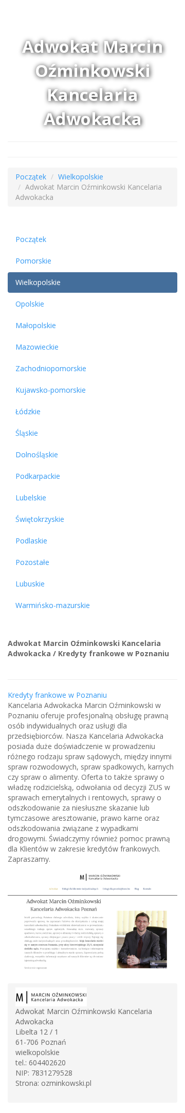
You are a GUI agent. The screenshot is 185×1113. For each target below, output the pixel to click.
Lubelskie (30, 497)
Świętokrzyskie (39, 519)
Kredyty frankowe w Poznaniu (57, 695)
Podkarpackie (37, 476)
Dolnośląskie (36, 454)
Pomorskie (33, 261)
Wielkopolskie (80, 176)
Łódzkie (28, 411)
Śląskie (26, 433)
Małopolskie (35, 325)
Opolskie (29, 304)
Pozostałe (32, 562)
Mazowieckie (37, 347)
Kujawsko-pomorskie (50, 390)
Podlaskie (31, 540)
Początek (30, 176)
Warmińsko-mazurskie (52, 605)
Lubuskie (30, 584)
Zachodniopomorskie (50, 368)
